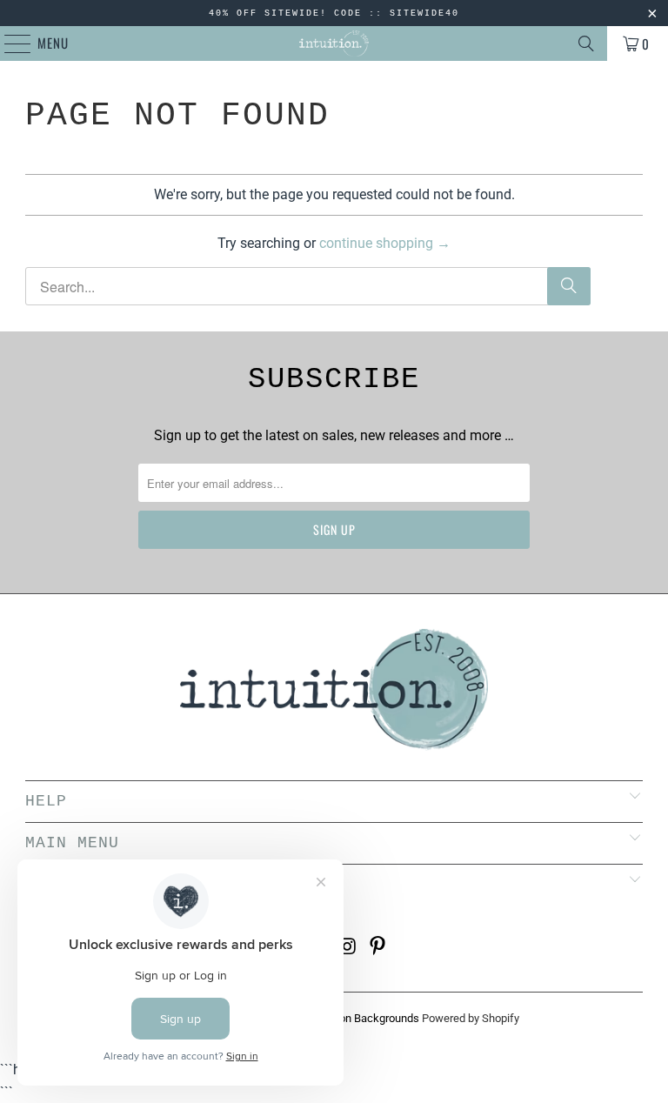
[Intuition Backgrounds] (334, 43)
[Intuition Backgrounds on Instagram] (349, 948)
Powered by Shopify (470, 1018)
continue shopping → (385, 243)
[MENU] (8, 43)
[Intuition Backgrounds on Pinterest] (378, 948)
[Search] (586, 43)
